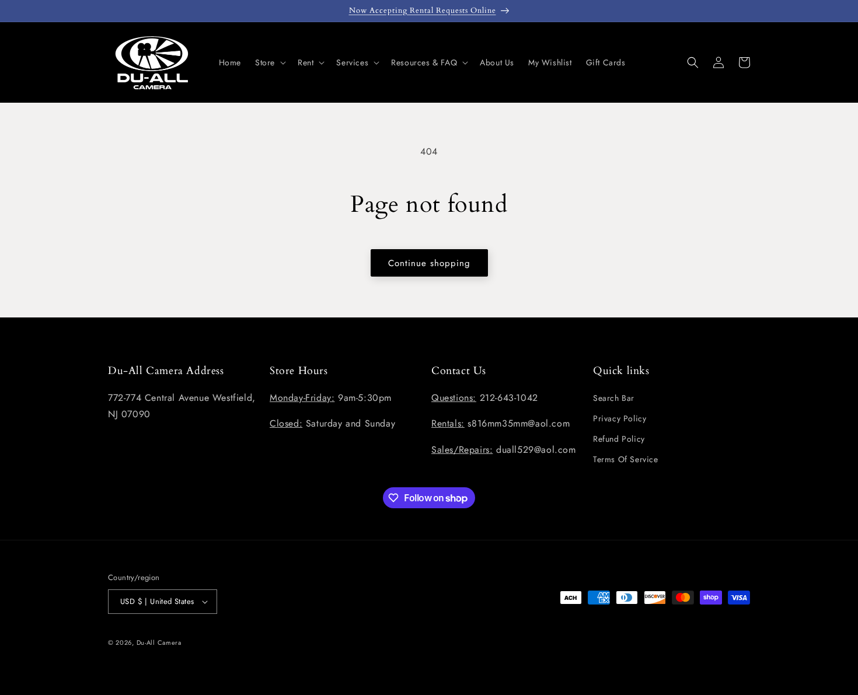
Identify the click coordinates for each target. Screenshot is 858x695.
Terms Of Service (625, 459)
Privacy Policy (619, 418)
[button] (269, 62)
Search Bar (613, 398)
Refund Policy (619, 439)
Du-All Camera (159, 642)
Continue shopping (429, 263)
